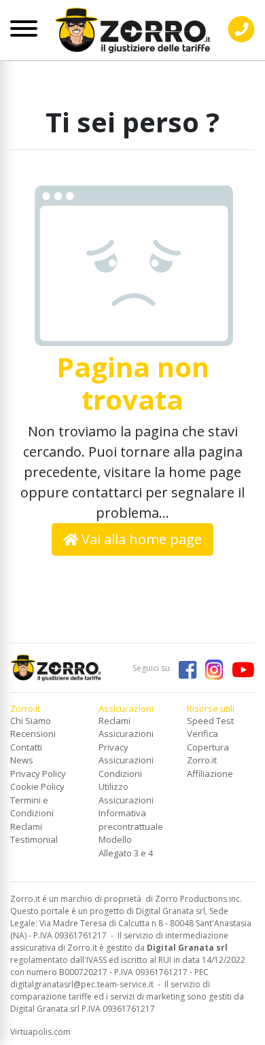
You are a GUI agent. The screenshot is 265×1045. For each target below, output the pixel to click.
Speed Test (210, 721)
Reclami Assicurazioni (126, 727)
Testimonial (34, 839)
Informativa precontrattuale (131, 820)
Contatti (26, 747)
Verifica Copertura (208, 740)
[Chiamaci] (241, 40)
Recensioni (33, 733)
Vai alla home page (140, 539)
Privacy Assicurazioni (126, 754)
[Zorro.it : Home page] (132, 25)
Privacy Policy (38, 773)
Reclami (26, 826)
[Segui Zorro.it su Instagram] (210, 668)
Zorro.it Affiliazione (210, 767)
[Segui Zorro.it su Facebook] (184, 668)
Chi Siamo (30, 721)
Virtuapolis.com (40, 1032)
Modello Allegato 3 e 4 (126, 846)
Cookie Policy (37, 786)
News (21, 760)
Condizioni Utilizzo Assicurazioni (126, 786)
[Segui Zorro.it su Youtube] (240, 668)
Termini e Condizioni (32, 807)
